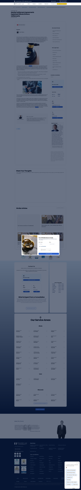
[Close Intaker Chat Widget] (78, 463)
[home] (19, 3)
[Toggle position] (76, 463)
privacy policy (43, 246)
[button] (29, 4)
